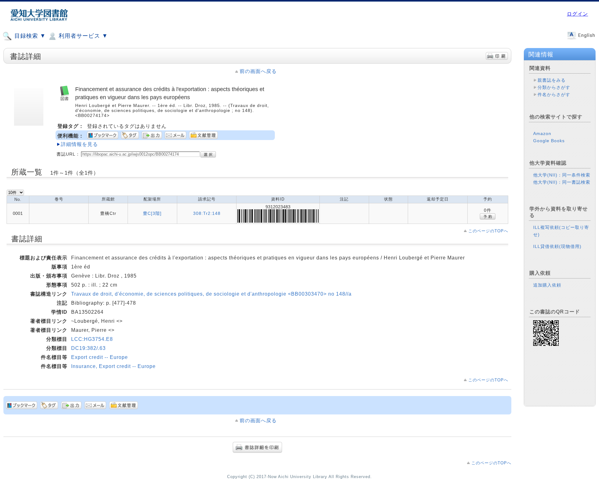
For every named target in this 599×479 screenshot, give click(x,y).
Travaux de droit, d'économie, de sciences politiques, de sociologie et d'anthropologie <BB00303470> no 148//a (211, 294)
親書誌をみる (552, 80)
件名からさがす (554, 94)
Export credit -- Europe (99, 357)
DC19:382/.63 (88, 348)
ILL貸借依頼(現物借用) (557, 246)
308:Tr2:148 (207, 213)
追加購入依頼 (547, 285)
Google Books (549, 140)
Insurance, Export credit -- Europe (113, 366)
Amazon (542, 133)
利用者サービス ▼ (82, 36)
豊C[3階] (152, 213)
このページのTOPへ (488, 231)
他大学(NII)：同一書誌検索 (561, 182)
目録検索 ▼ (29, 36)
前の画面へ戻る (258, 71)
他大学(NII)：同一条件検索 (561, 174)
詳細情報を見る (79, 144)
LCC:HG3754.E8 (92, 339)
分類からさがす (554, 87)
